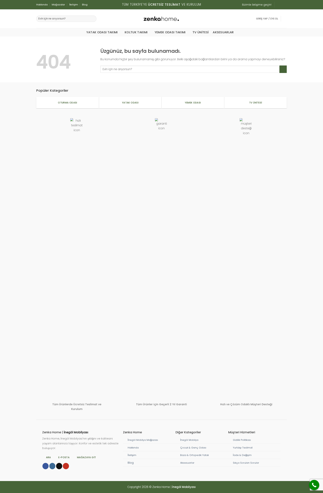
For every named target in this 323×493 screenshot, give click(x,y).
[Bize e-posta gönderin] (281, 4)
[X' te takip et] (59, 466)
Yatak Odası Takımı (102, 32)
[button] (267, 18)
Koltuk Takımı (136, 32)
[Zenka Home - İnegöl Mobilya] (161, 19)
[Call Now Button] (314, 485)
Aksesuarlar (223, 32)
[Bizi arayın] (285, 4)
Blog (84, 4)
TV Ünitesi (201, 32)
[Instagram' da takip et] (278, 4)
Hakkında (42, 4)
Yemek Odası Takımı (170, 32)
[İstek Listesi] (285, 19)
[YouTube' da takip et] (66, 466)
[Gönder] (93, 19)
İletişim (73, 4)
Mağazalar (58, 4)
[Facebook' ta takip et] (45, 466)
